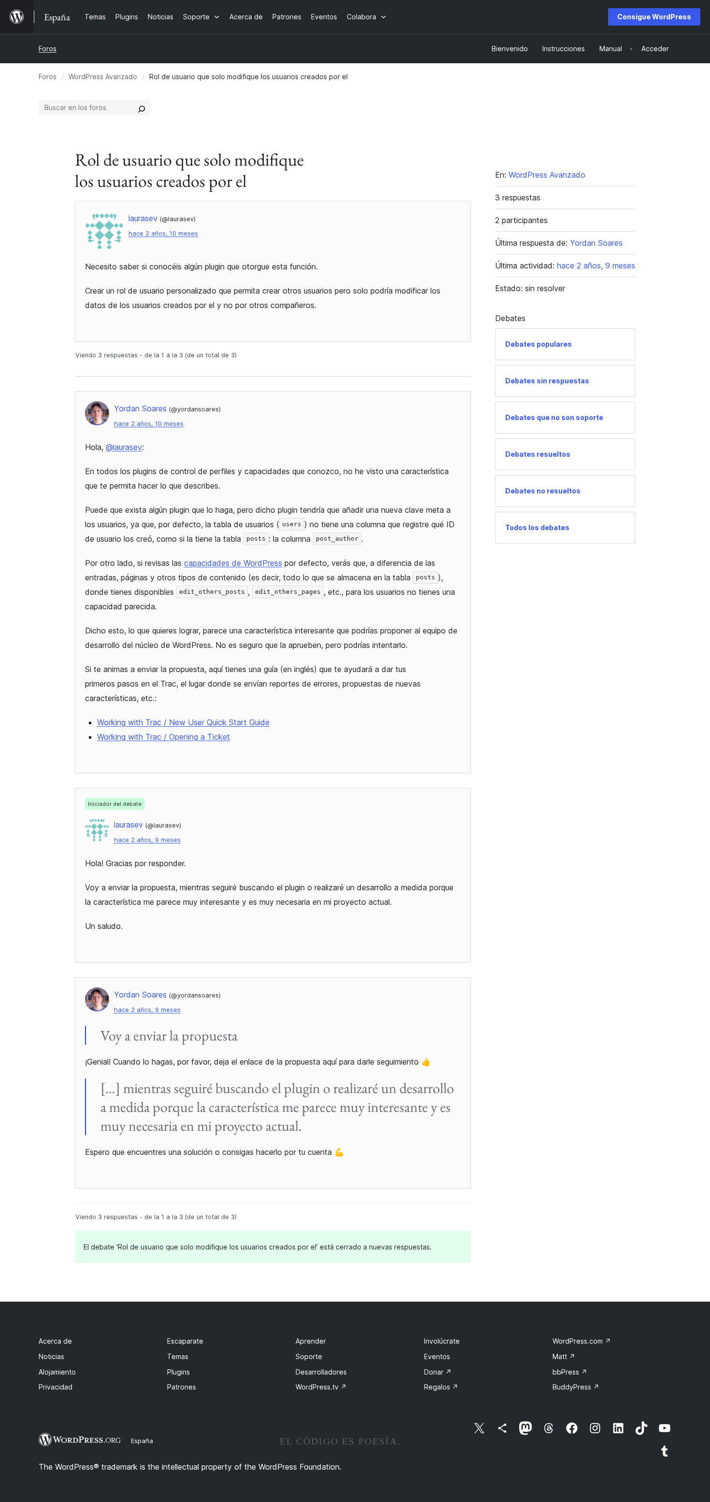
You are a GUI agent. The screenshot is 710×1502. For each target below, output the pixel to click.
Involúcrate (442, 1341)
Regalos (441, 1387)
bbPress (570, 1372)
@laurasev (124, 447)
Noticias (51, 1356)
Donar (438, 1372)
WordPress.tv (321, 1387)
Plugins (178, 1372)
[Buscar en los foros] (141, 107)
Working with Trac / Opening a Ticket (163, 737)
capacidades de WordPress (233, 563)
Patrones (181, 1387)
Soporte (309, 1356)
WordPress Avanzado (103, 76)
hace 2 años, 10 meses (163, 233)
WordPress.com (582, 1341)
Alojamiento (57, 1372)
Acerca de (55, 1341)
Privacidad (55, 1387)
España (142, 1441)
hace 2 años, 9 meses (147, 839)
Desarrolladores (321, 1372)
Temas (177, 1356)
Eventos (437, 1356)
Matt (564, 1356)
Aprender (311, 1341)
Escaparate (185, 1341)
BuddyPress (576, 1387)
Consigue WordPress (654, 17)
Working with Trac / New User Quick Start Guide (183, 722)
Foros (48, 48)
